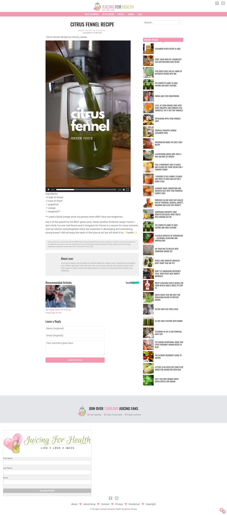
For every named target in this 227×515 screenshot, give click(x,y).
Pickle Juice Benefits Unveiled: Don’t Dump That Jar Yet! (167, 262)
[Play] (48, 189)
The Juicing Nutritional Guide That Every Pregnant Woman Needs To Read (169, 345)
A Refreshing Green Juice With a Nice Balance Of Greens (168, 155)
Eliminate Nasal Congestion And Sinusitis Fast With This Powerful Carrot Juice (169, 191)
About (74, 504)
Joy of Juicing (108, 14)
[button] (88, 116)
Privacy (119, 504)
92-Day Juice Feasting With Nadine (169, 320)
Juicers (131, 14)
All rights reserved (99, 509)
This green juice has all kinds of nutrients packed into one (168, 72)
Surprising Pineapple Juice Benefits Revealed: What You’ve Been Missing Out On (168, 214)
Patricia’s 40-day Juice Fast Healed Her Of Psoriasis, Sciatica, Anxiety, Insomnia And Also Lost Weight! (169, 203)
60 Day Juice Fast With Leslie (166, 309)
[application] (88, 116)
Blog (140, 14)
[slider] (86, 189)
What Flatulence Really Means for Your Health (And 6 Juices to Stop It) (169, 285)
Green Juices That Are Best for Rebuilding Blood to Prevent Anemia (167, 297)
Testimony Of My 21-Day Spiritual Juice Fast (168, 333)
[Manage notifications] (221, 510)
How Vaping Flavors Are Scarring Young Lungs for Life (58, 311)
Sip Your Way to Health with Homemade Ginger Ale (166, 250)
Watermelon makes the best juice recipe (168, 143)
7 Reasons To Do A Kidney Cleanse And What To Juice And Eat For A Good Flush (168, 179)
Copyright (151, 504)
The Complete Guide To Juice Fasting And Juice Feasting (166, 84)
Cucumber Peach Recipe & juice (168, 48)
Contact (105, 504)
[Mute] (124, 189)
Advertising (89, 504)
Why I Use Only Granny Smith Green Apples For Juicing (167, 380)
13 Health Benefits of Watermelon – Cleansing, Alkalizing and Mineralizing (169, 238)
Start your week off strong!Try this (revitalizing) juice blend (168, 60)
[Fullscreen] (127, 189)
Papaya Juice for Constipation (167, 96)
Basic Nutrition (92, 14)
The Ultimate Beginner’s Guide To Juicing (168, 356)
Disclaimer (134, 504)
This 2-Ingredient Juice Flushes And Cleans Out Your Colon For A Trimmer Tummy (169, 167)
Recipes (121, 14)
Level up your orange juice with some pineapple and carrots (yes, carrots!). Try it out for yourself (169, 108)
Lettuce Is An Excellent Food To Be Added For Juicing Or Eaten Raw (169, 368)
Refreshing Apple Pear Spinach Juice (168, 120)
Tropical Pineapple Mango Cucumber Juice (165, 131)
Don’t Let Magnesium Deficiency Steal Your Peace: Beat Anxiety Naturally (168, 274)
